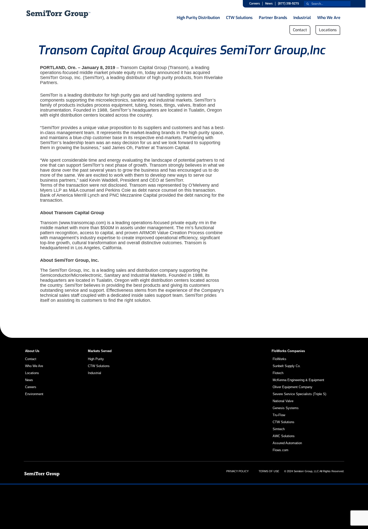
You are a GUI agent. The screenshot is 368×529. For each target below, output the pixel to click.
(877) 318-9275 (288, 4)
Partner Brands (273, 16)
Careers (254, 4)
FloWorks (279, 359)
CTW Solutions (239, 16)
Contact (30, 359)
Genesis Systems (286, 408)
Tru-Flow (279, 415)
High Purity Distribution (198, 16)
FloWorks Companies (288, 351)
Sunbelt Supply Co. (287, 366)
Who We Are (328, 16)
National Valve (283, 401)
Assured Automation (287, 443)
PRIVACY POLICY (237, 471)
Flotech (278, 373)
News (269, 4)
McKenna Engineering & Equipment (298, 380)
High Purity (96, 359)
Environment (34, 394)
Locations (32, 373)
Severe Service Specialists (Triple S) (299, 394)
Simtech (279, 429)
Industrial (302, 16)
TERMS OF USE (269, 471)
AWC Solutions (284, 436)
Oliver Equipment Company (292, 387)
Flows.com (280, 450)
